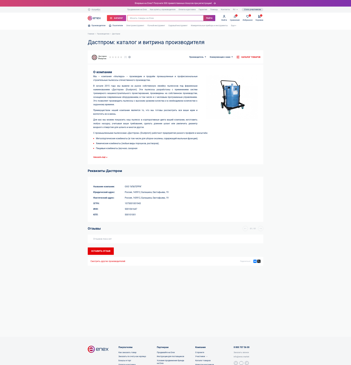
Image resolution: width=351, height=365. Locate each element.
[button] (245, 228)
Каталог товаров (251, 57)
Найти (209, 18)
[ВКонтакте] (255, 261)
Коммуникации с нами (220, 57)
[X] (259, 261)
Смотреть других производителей (107, 261)
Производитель (196, 57)
